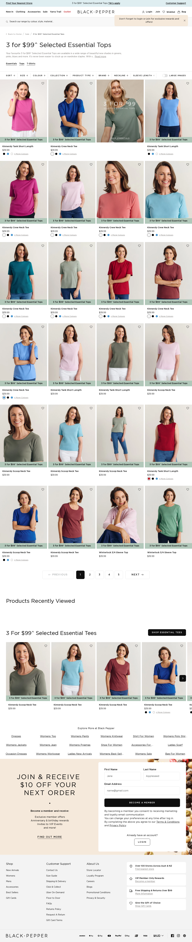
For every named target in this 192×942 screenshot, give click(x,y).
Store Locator (94, 870)
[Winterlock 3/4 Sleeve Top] (120, 517)
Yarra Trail (55, 12)
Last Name (149, 769)
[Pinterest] (184, 935)
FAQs (49, 904)
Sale (45, 12)
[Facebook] (172, 935)
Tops (21, 64)
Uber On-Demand (55, 893)
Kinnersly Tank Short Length (17, 146)
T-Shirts (31, 64)
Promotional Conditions (98, 893)
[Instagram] (178, 935)
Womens (10, 876)
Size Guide (51, 876)
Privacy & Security (96, 898)
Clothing (20, 12)
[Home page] (96, 12)
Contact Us (52, 870)
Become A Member (142, 803)
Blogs (89, 887)
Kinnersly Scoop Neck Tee (161, 390)
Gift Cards (11, 898)
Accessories (34, 12)
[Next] (182, 678)
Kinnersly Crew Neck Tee (64, 146)
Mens (8, 881)
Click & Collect (53, 887)
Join (157, 12)
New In (9, 12)
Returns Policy (53, 909)
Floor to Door (53, 898)
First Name (110, 769)
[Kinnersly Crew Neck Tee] (71, 111)
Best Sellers (12, 893)
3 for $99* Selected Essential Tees (48, 34)
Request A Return (55, 915)
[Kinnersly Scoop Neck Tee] (168, 354)
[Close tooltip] (185, 20)
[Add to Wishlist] (42, 83)
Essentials (11, 64)
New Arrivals (12, 870)
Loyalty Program (95, 876)
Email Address (113, 784)
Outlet (67, 12)
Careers (90, 881)
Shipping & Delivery (56, 881)
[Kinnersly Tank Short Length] (23, 111)
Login (149, 12)
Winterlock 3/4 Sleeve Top (113, 553)
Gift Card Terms (54, 920)
